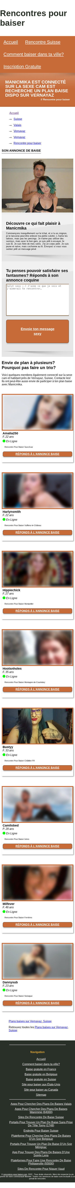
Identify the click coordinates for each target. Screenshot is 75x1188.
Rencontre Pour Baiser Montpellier (19, 604)
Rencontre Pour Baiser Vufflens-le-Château (23, 525)
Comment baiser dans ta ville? (33, 54)
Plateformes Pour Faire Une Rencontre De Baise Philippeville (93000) (41, 1162)
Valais (17, 125)
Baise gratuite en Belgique (41, 1074)
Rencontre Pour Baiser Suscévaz (19, 447)
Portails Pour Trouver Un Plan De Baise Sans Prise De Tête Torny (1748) (41, 1124)
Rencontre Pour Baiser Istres (17, 839)
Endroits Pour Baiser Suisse (41, 1130)
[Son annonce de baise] (37, 428)
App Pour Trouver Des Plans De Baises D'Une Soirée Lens (41, 1154)
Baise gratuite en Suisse (41, 1079)
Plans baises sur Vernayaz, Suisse (30, 1021)
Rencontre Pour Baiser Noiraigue (18, 996)
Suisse (18, 118)
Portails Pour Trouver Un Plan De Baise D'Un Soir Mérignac (41, 1145)
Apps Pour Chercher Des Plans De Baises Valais (41, 1103)
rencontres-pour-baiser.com (15, 1174)
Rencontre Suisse (42, 42)
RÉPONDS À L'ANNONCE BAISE (37, 454)
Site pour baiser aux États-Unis (41, 1084)
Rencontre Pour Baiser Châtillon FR (20, 761)
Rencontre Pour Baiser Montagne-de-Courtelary (25, 682)
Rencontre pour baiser (27, 143)
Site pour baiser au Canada (41, 1089)
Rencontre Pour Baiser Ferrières (18, 917)
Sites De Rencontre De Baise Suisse (41, 1117)
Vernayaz (19, 131)
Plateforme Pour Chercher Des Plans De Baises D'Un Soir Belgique (41, 1137)
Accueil (10, 42)
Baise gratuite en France (41, 1069)
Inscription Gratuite (22, 66)
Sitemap (41, 1094)
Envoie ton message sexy (37, 331)
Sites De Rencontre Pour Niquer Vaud (41, 1168)
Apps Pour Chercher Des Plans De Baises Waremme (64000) (41, 1110)
